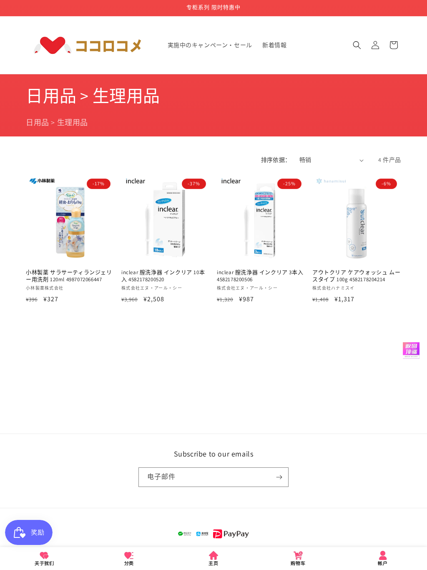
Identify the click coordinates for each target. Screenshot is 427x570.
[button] (357, 45)
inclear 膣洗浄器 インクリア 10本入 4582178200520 (163, 276)
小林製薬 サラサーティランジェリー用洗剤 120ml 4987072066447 (69, 276)
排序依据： (276, 160)
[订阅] (279, 477)
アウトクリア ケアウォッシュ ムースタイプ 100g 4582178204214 (356, 276)
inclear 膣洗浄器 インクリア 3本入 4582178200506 (260, 276)
